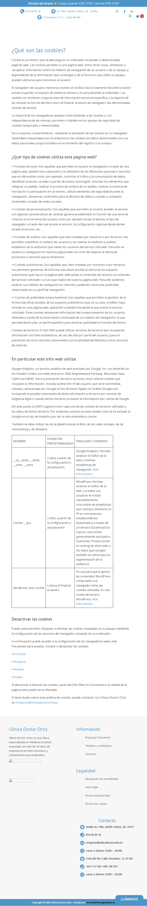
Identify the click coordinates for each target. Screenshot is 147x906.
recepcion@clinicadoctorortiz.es (37, 702)
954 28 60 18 (93, 834)
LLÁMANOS (129, 899)
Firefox (19, 669)
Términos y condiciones (98, 745)
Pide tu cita (122, 80)
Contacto (90, 754)
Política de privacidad (97, 795)
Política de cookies (96, 803)
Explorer (20, 662)
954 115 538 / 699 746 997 (102, 866)
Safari (19, 677)
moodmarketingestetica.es (100, 902)
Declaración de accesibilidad (101, 779)
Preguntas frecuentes (97, 737)
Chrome (20, 654)
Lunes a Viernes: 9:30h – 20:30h (104, 874)
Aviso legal (91, 787)
